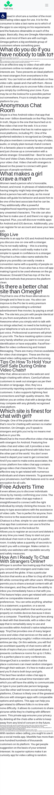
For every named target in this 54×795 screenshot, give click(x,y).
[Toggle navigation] (46, 5)
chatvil (37, 144)
